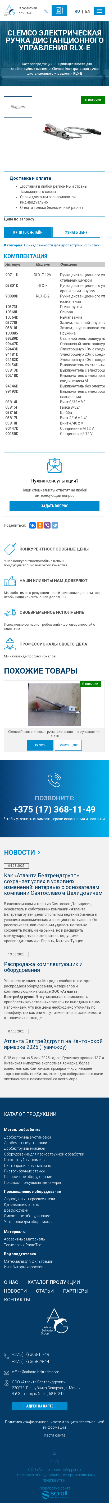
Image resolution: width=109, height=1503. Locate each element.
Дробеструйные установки (27, 1137)
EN (87, 11)
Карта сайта (54, 1435)
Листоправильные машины (28, 1165)
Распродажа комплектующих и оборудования (43, 967)
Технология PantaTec (22, 1245)
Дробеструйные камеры (25, 1148)
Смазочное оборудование (27, 1216)
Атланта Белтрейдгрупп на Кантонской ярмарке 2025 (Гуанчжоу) (53, 1044)
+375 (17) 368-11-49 (54, 809)
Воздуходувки (16, 1210)
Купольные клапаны (21, 1204)
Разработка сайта (55, 1488)
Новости (15, 1291)
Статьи (45, 1291)
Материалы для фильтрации (28, 1261)
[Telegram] (55, 525)
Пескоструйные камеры (24, 1160)
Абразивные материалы (25, 1239)
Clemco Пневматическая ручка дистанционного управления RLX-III (54, 734)
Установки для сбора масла (28, 1222)
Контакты (17, 1299)
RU (77, 11)
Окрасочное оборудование (28, 1177)
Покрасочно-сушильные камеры (32, 1182)
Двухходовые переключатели (29, 1199)
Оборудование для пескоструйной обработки (44, 1154)
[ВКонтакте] (32, 525)
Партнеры (75, 1291)
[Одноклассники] (40, 525)
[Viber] (47, 525)
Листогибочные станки (24, 1171)
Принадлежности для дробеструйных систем (61, 245)
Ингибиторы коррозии (23, 1267)
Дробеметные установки (25, 1143)
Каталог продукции (54, 1282)
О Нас (11, 1282)
